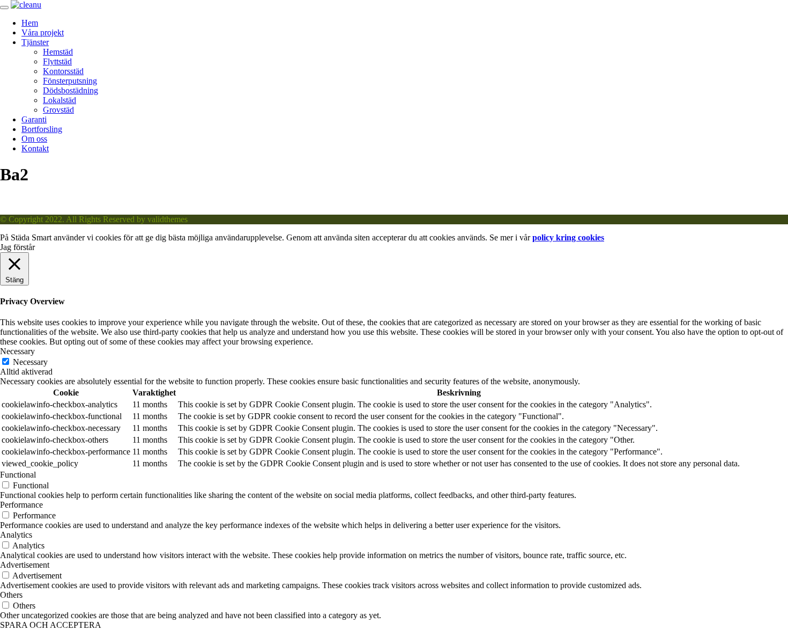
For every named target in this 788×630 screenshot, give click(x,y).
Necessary (30, 362)
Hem (29, 22)
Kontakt (35, 148)
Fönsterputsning (70, 80)
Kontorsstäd (63, 71)
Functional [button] (18, 474)
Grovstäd (58, 109)
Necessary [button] (17, 351)
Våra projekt (42, 32)
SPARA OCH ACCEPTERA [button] (50, 624)
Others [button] (11, 594)
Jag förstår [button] (17, 247)
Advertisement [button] (24, 564)
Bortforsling (41, 129)
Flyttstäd (57, 61)
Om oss (34, 138)
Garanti (34, 119)
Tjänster (35, 42)
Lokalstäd (59, 100)
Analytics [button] (16, 534)
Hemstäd (58, 51)
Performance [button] (21, 504)
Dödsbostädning (70, 90)
